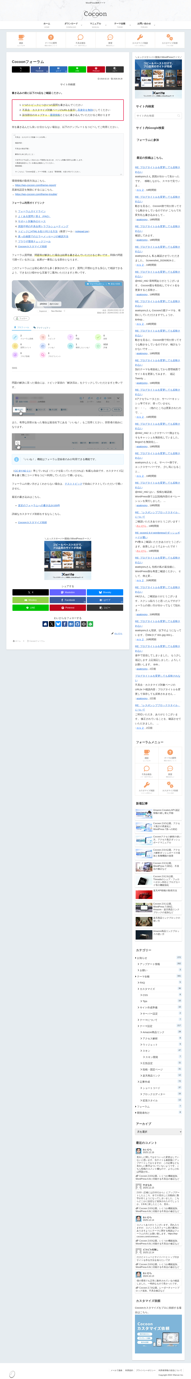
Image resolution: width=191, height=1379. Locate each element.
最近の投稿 (115, 284)
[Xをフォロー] (52, 624)
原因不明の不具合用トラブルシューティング (43, 226)
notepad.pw (81, 231)
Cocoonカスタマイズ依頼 (32, 246)
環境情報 (55, 115)
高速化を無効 (85, 110)
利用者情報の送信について (170, 1370)
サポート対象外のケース (32, 221)
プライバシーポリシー (146, 1370)
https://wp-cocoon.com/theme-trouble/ (36, 194)
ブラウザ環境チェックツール (34, 241)
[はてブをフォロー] (71, 624)
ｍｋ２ (140, 190)
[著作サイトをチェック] (45, 624)
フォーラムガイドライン (32, 211)
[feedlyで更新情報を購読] (90, 624)
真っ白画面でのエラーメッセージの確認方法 (43, 236)
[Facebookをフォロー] (64, 624)
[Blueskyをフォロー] (58, 624)
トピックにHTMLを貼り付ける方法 (38, 231)
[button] (115, 69)
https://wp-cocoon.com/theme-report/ (35, 185)
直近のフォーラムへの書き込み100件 (39, 505)
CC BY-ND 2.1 (22, 470)
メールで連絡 (116, 1370)
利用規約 (129, 1370)
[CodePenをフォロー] (84, 624)
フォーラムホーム (96, 284)
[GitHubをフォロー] (77, 624)
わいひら (141, 526)
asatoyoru (142, 219)
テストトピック (73, 483)
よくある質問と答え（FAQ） (34, 216)
